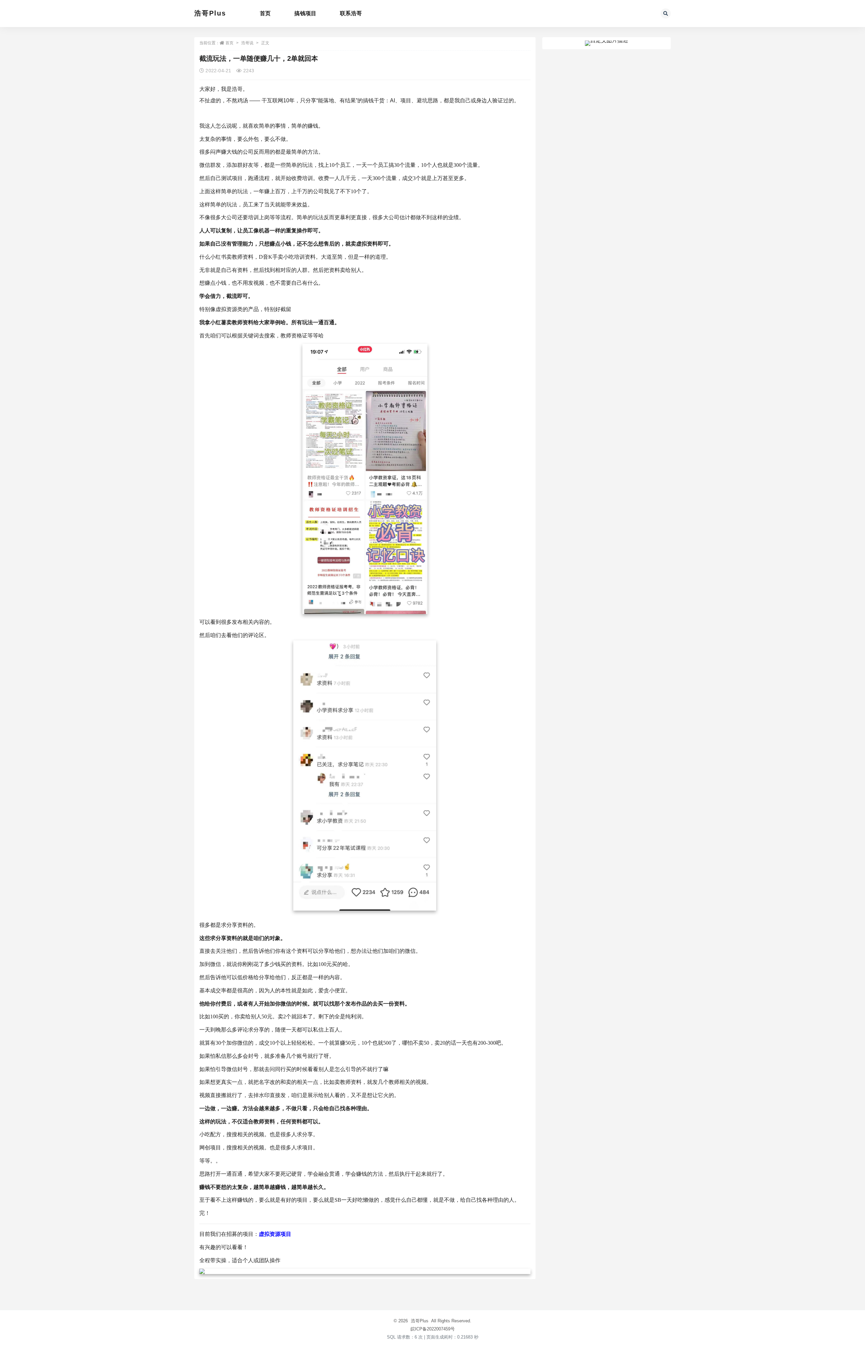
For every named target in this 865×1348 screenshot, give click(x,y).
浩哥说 (247, 43)
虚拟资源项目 (275, 1234)
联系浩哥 (351, 13)
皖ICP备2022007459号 (433, 1328)
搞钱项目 (305, 13)
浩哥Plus (210, 13)
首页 (265, 13)
